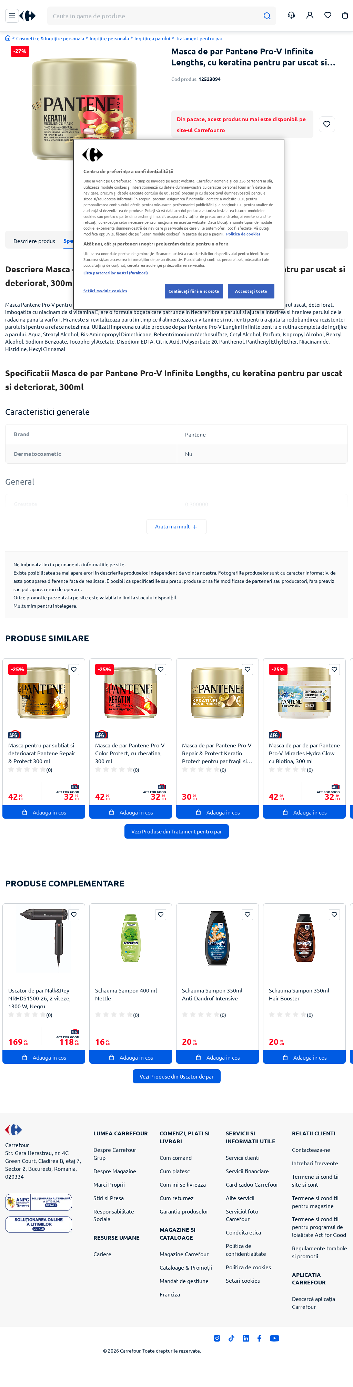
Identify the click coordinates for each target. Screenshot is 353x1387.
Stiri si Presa (108, 1197)
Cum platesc (175, 1170)
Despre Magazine (114, 1170)
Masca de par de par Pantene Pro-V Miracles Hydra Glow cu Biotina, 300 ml (304, 753)
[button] (345, 16)
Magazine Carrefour (184, 1253)
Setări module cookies (105, 290)
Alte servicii (240, 1197)
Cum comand (176, 1157)
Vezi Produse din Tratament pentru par (176, 831)
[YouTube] (275, 1340)
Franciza (170, 1294)
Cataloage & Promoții (186, 1267)
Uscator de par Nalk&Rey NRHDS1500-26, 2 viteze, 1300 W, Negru (39, 998)
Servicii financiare (247, 1170)
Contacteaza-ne (311, 1149)
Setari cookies (243, 1280)
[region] (179, 224)
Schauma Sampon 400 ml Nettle (126, 994)
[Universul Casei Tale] (30, 16)
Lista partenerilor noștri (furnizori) (115, 272)
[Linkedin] (246, 1340)
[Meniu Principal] (12, 16)
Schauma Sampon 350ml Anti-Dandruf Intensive (212, 994)
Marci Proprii (109, 1184)
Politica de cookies (248, 1266)
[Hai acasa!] (8, 38)
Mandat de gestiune (184, 1280)
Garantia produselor (184, 1211)
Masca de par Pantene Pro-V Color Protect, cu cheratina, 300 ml (130, 753)
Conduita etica (243, 1232)
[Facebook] (259, 1340)
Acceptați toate (251, 291)
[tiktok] (231, 1340)
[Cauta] (267, 16)
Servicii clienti (243, 1157)
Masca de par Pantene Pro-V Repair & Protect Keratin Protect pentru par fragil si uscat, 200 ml (217, 753)
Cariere (102, 1253)
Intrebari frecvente (315, 1162)
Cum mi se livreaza (183, 1184)
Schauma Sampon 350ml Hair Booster (299, 994)
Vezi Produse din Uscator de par (177, 1076)
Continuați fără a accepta (194, 291)
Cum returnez (177, 1197)
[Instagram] (217, 1340)
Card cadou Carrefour (252, 1184)
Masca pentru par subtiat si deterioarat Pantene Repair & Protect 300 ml (41, 753)
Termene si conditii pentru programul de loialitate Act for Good (319, 1226)
